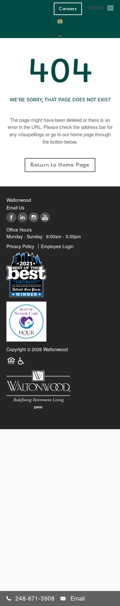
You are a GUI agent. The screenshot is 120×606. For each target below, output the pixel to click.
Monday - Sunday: (25, 236)
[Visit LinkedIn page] (23, 217)
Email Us (15, 207)
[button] (68, 9)
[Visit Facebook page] (11, 217)
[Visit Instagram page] (34, 217)
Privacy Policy (20, 246)
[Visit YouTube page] (45, 217)
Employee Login (57, 246)
